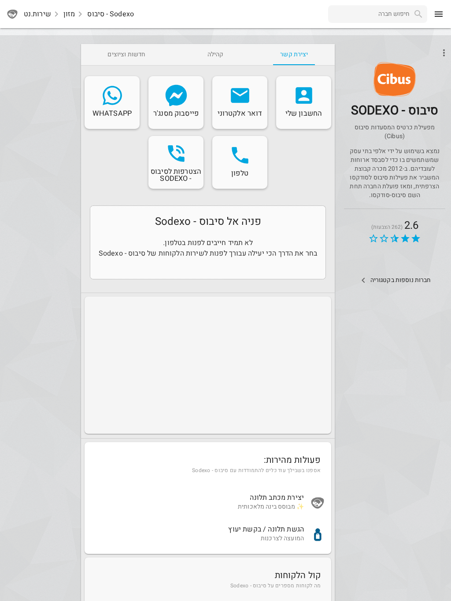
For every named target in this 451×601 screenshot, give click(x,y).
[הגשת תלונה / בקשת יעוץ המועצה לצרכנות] (208, 534)
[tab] (294, 54)
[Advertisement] (208, 365)
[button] (395, 79)
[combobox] (369, 14)
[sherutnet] (12, 14)
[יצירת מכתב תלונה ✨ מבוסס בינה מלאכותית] (208, 503)
